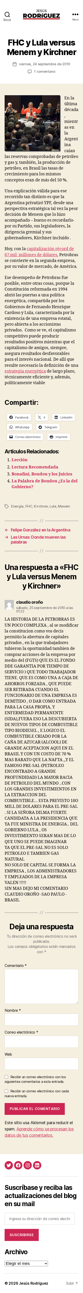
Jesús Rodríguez (33, 1283)
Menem (64, 506)
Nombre (13, 1010)
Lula (53, 506)
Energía (17, 506)
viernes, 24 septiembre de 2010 (44, 64)
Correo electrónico (21, 1032)
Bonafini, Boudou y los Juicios (42, 474)
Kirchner (41, 506)
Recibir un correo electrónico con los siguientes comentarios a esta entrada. (35, 1079)
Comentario (16, 966)
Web (8, 1054)
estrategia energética (25, 371)
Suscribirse (22, 1235)
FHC (28, 506)
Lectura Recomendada (35, 467)
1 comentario (44, 71)
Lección (19, 460)
